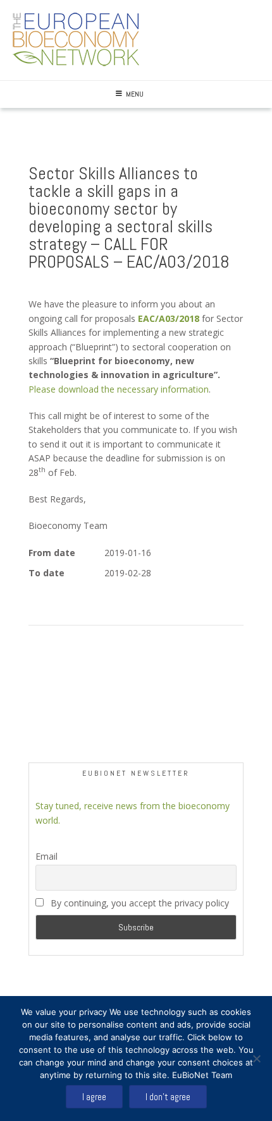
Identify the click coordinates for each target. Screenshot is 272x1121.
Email (46, 856)
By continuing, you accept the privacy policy (140, 903)
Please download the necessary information (118, 389)
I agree (94, 1097)
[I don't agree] (256, 1058)
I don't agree (167, 1097)
